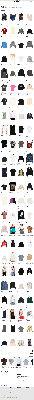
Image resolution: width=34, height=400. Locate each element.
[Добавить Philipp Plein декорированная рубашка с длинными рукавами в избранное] (7, 68)
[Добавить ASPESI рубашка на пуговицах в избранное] (7, 54)
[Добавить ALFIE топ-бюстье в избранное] (24, 96)
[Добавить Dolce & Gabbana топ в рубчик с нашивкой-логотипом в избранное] (16, 323)
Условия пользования (9, 397)
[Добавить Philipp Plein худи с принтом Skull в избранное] (24, 210)
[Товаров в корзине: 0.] (32, 1)
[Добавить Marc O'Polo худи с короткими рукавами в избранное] (7, 196)
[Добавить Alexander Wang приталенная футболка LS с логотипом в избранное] (16, 281)
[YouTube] (30, 390)
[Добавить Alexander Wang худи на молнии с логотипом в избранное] (16, 40)
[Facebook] (28, 390)
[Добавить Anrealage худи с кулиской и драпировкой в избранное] (32, 168)
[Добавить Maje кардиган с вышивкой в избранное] (24, 153)
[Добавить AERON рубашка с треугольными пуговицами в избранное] (16, 252)
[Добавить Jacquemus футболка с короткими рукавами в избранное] (24, 139)
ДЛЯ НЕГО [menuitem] (4, 1)
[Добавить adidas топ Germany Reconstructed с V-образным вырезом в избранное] (16, 224)
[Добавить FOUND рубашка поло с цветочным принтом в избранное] (7, 210)
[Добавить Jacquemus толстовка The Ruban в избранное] (24, 295)
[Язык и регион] (29, 1)
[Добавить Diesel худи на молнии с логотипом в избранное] (24, 182)
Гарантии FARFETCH (3, 395)
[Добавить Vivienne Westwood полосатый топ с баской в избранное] (32, 309)
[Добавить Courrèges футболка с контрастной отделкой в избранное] (16, 153)
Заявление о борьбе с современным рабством (12, 392)
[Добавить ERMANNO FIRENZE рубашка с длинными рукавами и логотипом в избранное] (16, 111)
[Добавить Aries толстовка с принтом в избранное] (24, 82)
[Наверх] (32, 351)
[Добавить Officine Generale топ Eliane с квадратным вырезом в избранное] (24, 111)
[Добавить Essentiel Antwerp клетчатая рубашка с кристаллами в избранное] (7, 12)
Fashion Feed (27, 388)
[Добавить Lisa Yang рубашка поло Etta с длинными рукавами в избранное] (16, 68)
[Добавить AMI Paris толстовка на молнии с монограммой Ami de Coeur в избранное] (32, 295)
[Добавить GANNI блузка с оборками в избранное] (24, 281)
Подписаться (19, 374)
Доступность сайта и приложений (15, 397)
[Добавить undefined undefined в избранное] (7, 357)
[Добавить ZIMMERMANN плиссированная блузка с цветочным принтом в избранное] (16, 338)
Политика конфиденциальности (3, 397)
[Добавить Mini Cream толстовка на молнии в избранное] (32, 40)
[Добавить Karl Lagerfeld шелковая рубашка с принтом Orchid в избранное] (32, 153)
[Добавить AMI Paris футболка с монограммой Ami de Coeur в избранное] (32, 239)
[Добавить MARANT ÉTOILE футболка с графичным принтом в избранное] (7, 82)
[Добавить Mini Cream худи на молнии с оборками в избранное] (7, 224)
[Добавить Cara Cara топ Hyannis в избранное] (16, 309)
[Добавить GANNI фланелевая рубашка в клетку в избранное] (24, 338)
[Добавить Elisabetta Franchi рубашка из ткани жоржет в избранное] (16, 96)
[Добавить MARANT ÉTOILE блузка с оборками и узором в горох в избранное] (32, 281)
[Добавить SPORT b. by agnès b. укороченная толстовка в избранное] (24, 196)
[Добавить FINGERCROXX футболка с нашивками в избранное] (16, 82)
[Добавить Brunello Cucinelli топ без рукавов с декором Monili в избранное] (7, 323)
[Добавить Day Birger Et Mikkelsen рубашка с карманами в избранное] (16, 295)
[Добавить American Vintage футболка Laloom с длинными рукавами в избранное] (24, 239)
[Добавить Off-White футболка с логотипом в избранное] (7, 96)
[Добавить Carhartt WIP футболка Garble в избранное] (24, 252)
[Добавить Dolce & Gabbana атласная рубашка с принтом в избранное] (24, 12)
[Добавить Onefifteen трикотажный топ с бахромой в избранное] (16, 54)
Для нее (1, 4)
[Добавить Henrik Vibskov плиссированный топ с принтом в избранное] (32, 338)
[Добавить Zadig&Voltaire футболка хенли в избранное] (24, 54)
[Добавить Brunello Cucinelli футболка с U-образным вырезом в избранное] (32, 12)
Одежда (3, 4)
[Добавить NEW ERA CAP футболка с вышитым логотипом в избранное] (16, 168)
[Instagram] (26, 390)
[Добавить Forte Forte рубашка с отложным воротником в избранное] (7, 281)
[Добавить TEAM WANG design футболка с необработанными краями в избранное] (7, 139)
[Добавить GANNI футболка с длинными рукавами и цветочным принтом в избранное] (32, 111)
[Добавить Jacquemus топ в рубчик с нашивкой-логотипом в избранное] (16, 26)
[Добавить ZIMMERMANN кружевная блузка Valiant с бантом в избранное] (32, 96)
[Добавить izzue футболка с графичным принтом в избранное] (7, 182)
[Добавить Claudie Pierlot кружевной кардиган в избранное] (32, 196)
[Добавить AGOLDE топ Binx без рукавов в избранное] (16, 125)
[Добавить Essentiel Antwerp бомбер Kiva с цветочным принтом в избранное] (7, 239)
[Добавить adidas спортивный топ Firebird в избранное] (7, 295)
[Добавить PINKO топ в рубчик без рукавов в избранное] (7, 309)
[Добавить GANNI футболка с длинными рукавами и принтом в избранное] (16, 210)
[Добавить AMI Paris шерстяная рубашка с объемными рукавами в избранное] (32, 252)
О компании (10, 388)
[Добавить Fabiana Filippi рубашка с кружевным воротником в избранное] (32, 82)
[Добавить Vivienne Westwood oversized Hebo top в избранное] (24, 125)
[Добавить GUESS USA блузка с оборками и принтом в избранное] (24, 309)
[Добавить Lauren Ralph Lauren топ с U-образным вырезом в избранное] (7, 168)
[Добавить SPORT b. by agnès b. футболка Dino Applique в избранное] (24, 323)
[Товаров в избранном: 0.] (31, 1)
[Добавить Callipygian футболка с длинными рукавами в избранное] (16, 196)
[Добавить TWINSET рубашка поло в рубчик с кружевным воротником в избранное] (24, 267)
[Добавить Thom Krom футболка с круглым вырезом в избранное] (7, 125)
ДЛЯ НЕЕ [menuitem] (1, 1)
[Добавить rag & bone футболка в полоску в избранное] (16, 139)
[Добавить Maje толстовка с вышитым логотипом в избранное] (7, 338)
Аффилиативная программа (19, 388)
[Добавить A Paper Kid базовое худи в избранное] (24, 68)
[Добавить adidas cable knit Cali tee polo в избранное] (7, 26)
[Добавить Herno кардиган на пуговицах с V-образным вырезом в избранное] (32, 68)
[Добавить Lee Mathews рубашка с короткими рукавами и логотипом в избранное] (32, 224)
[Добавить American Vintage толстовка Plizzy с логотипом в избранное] (7, 40)
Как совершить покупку (3, 394)
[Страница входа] (30, 1)
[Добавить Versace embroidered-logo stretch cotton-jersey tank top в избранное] (16, 239)
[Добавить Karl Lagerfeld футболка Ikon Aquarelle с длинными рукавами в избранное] (16, 267)
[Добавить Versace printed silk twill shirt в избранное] (24, 168)
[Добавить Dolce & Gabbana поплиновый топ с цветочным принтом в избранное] (32, 139)
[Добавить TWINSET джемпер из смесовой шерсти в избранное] (7, 252)
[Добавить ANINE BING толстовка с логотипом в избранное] (32, 54)
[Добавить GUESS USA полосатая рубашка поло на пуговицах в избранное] (7, 267)
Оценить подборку (18, 0)
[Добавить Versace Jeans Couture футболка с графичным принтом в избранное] (16, 182)
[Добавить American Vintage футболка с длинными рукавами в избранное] (7, 153)
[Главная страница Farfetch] (17, 1)
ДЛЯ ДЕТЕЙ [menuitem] (7, 1)
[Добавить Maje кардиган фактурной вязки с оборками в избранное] (32, 267)
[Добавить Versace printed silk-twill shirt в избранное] (32, 323)
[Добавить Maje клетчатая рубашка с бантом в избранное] (24, 26)
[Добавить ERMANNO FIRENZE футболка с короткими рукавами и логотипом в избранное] (24, 224)
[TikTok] (27, 390)
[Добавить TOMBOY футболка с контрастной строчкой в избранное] (32, 26)
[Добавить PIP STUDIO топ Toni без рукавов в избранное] (7, 111)
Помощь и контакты (2, 388)
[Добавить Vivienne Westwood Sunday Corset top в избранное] (16, 12)
